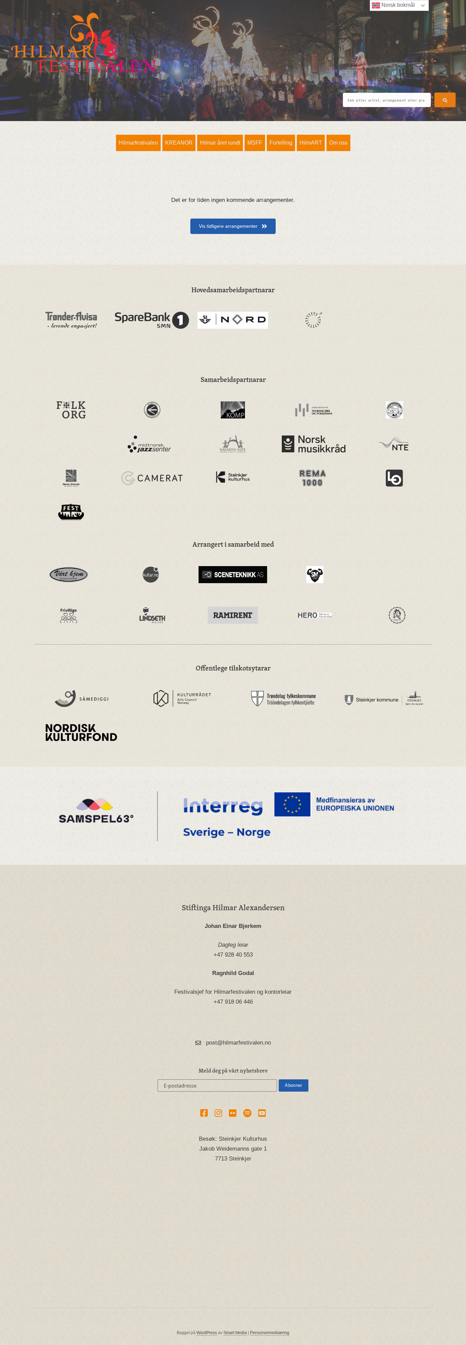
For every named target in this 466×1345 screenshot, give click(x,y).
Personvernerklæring (269, 1332)
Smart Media (235, 1332)
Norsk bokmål (397, 5)
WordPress (206, 1332)
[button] (445, 99)
